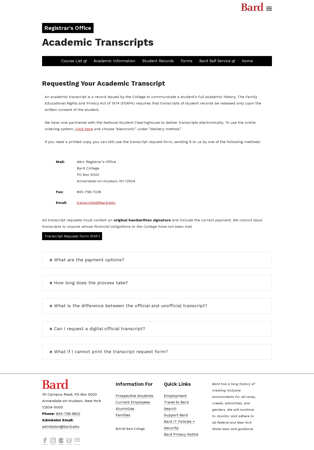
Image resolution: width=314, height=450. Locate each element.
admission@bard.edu (61, 426)
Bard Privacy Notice (181, 434)
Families (123, 415)
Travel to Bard (176, 402)
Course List (74, 61)
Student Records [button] (158, 61)
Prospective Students (134, 396)
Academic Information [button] (114, 61)
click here (84, 129)
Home (247, 61)
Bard (252, 6)
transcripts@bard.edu (96, 202)
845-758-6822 (68, 413)
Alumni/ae (125, 408)
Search (170, 408)
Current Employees (133, 402)
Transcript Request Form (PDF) (72, 236)
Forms (186, 61)
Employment (175, 396)
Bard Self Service (217, 61)
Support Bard (176, 415)
